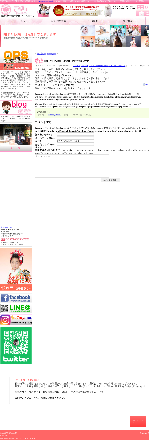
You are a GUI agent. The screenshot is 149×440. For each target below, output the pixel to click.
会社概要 (128, 20)
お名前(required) (43, 134)
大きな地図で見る (7, 227)
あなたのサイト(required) (45, 146)
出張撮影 (93, 20)
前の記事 (41, 53)
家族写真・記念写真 (116, 66)
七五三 (105, 66)
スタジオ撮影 (58, 20)
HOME (23, 20)
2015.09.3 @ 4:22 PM (54, 115)
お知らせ (84, 66)
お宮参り (76, 66)
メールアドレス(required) (45, 139)
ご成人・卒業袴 (95, 66)
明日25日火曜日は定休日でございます (66, 61)
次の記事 (51, 53)
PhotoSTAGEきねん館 (46, 1)
